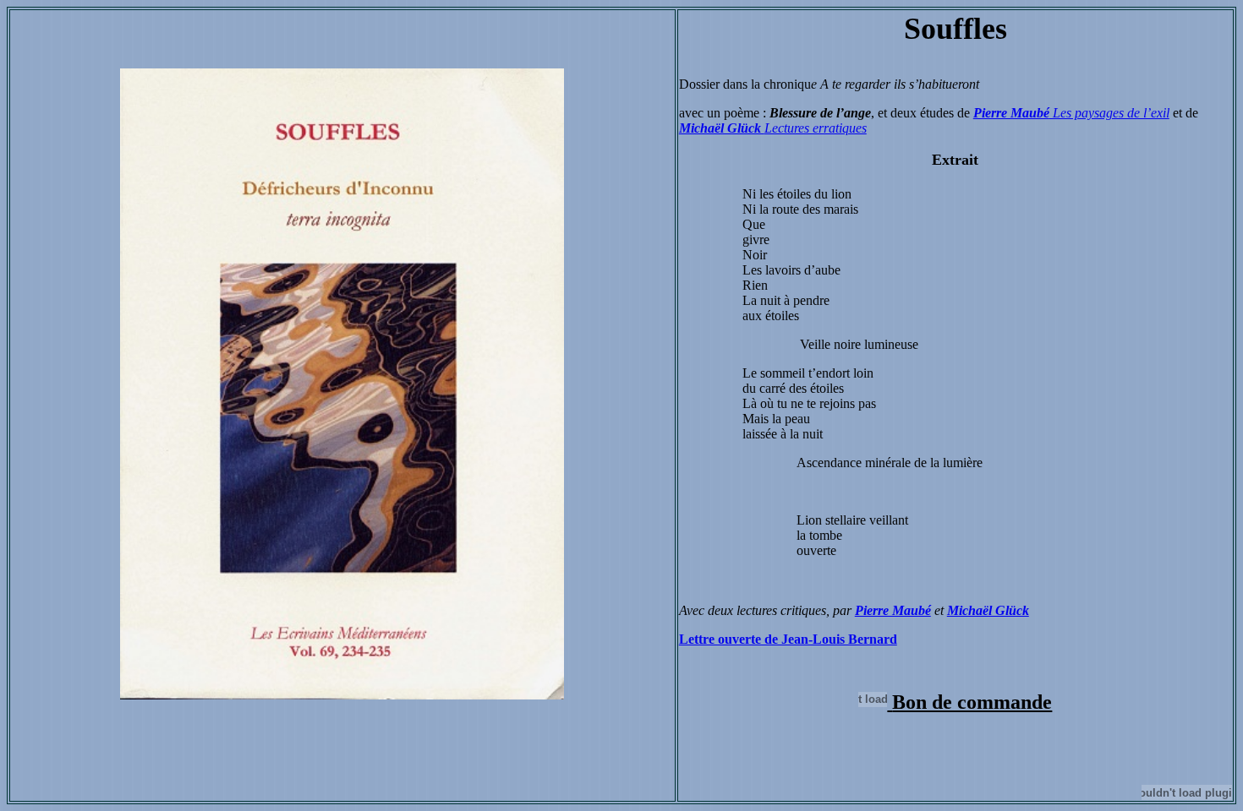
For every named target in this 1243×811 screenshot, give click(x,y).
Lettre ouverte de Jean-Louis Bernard (788, 639)
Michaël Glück (721, 128)
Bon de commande (972, 702)
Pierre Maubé (893, 610)
